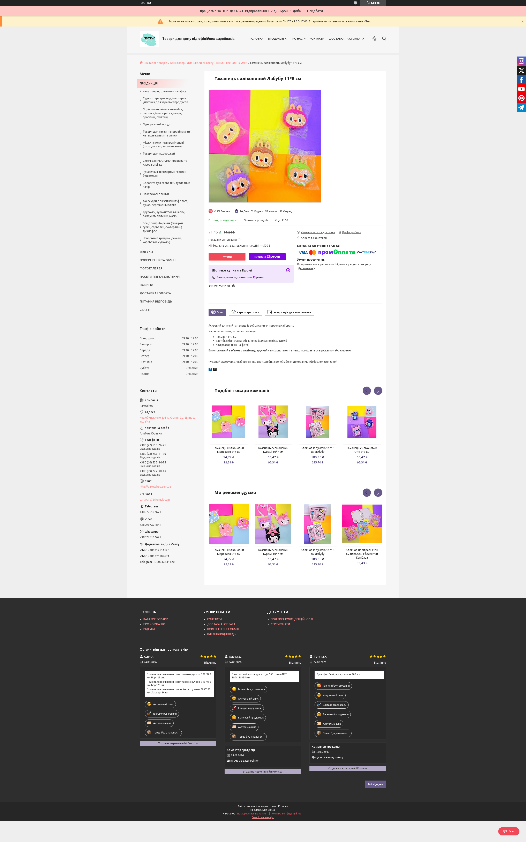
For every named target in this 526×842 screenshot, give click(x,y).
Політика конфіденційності (287, 813)
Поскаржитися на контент (253, 813)
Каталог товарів (156, 63)
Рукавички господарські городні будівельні (164, 173)
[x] (215, 370)
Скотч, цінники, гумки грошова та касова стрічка (165, 162)
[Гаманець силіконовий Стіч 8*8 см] (362, 422)
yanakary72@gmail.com (155, 499)
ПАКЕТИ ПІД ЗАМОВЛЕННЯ (160, 276)
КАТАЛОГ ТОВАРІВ (155, 619)
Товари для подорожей (159, 153)
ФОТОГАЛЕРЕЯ (151, 268)
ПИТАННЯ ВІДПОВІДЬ (156, 301)
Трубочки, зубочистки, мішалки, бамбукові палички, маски (164, 214)
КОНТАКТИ (317, 38)
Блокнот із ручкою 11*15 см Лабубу (317, 450)
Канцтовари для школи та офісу (191, 63)
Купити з (260, 256)
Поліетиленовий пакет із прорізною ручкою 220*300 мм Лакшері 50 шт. (178, 691)
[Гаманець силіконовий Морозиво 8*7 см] (229, 422)
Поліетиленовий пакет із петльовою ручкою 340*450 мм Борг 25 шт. (179, 683)
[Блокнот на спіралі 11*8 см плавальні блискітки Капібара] (362, 524)
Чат (511, 831)
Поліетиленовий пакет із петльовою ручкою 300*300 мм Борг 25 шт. (179, 676)
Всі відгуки (375, 784)
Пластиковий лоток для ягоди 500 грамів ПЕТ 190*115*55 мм (259, 676)
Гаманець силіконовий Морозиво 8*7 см (229, 450)
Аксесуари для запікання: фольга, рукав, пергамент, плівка (165, 203)
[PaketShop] (149, 39)
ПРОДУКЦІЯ (276, 38)
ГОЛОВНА (256, 38)
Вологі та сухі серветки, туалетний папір (166, 184)
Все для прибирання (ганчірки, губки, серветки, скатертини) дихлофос (163, 227)
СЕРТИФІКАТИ (280, 624)
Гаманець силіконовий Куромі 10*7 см (273, 450)
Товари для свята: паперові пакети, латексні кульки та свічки (166, 133)
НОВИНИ (146, 284)
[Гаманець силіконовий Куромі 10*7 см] (273, 422)
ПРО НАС (297, 38)
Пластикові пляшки (156, 194)
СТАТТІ (145, 309)
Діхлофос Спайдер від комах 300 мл (338, 674)
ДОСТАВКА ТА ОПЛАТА (344, 38)
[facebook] (210, 370)
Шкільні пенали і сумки (231, 63)
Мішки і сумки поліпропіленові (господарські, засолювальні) (163, 144)
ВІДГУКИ (146, 251)
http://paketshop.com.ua (155, 486)
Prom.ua (283, 806)
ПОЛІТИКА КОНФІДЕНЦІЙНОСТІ (292, 619)
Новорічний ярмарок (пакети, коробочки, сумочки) (162, 240)
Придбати (315, 11)
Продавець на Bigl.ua (263, 810)
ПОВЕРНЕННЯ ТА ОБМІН (157, 260)
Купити (227, 256)
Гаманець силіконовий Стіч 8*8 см (362, 450)
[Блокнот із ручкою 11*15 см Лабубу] (318, 422)
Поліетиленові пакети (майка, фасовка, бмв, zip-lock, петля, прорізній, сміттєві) (163, 113)
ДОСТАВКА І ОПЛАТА (155, 293)
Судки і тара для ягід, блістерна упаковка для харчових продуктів (165, 100)
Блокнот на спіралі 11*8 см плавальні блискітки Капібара (362, 553)
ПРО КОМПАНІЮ (154, 624)
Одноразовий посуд (156, 124)
